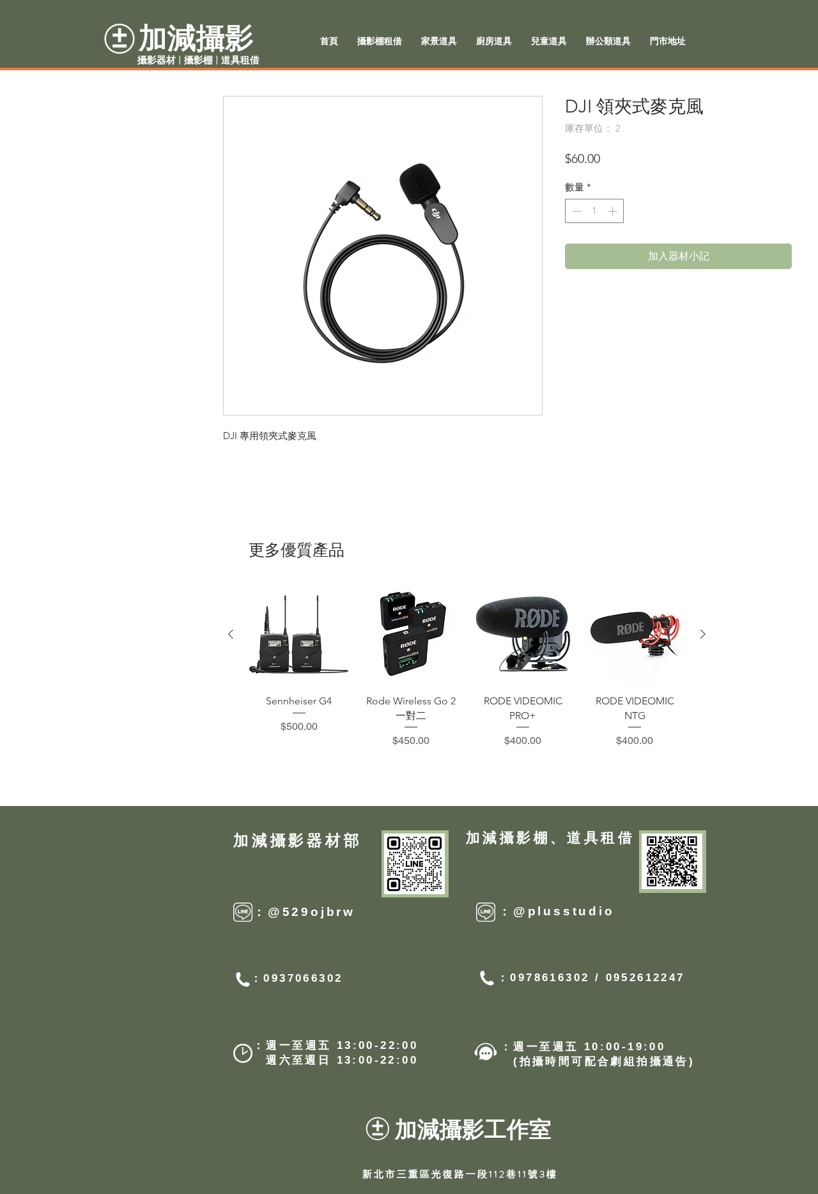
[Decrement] (575, 211)
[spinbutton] (594, 211)
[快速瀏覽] (298, 634)
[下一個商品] (703, 634)
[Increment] (613, 211)
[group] (467, 673)
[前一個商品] (230, 634)
